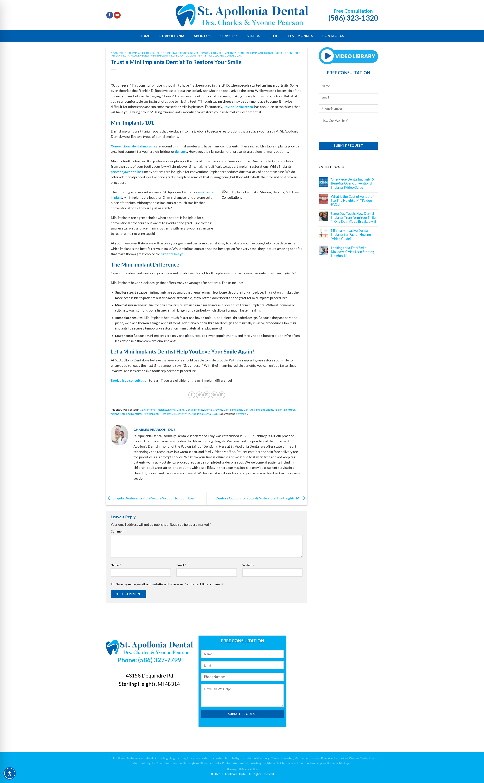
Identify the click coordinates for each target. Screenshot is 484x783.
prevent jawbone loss (127, 172)
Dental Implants (224, 53)
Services (228, 36)
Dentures (244, 53)
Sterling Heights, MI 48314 (149, 684)
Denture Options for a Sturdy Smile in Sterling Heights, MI (258, 498)
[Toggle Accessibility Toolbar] (10, 773)
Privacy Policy (248, 769)
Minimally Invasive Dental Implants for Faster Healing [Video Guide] (351, 234)
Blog (273, 36)
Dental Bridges (178, 53)
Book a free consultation (129, 380)
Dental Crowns (201, 53)
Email (181, 565)
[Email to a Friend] (206, 395)
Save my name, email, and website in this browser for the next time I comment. (170, 584)
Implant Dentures (287, 53)
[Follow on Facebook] (109, 15)
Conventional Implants (128, 53)
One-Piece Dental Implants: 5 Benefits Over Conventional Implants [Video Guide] (352, 183)
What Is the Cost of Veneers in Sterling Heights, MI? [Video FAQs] (353, 200)
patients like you (173, 254)
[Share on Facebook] (191, 395)
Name (116, 565)
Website (248, 565)
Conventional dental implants (133, 146)
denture (181, 151)
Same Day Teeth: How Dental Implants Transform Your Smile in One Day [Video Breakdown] (353, 217)
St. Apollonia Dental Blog (223, 55)
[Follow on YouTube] (117, 15)
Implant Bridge (263, 53)
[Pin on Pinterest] (214, 395)
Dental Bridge (156, 53)
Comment (118, 531)
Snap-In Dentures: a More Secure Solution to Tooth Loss (153, 498)
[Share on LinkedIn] (221, 395)
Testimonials (300, 36)
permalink (241, 413)
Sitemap (231, 769)
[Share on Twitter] (199, 395)
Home (145, 36)
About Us (202, 36)
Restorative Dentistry (187, 55)
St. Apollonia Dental (238, 107)
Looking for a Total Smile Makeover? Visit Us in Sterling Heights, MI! (352, 251)
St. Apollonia (172, 36)
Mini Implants (160, 55)
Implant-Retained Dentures (130, 55)
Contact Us (333, 36)
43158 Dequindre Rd (149, 675)
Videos (253, 36)
